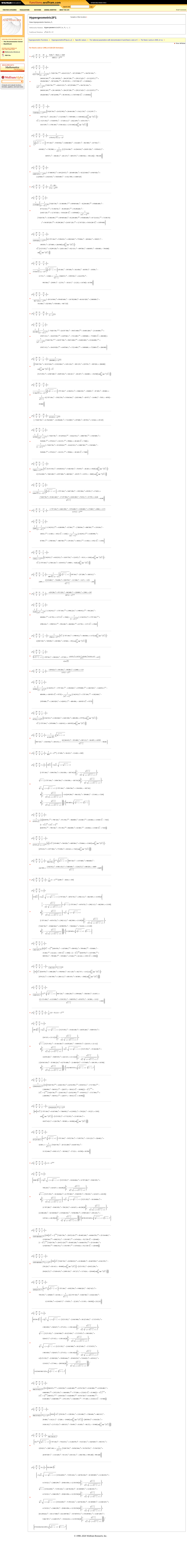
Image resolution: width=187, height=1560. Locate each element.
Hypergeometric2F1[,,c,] (61, 40)
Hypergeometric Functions (38, 40)
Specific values (80, 40)
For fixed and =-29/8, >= (152, 40)
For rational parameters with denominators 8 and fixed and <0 (114, 40)
